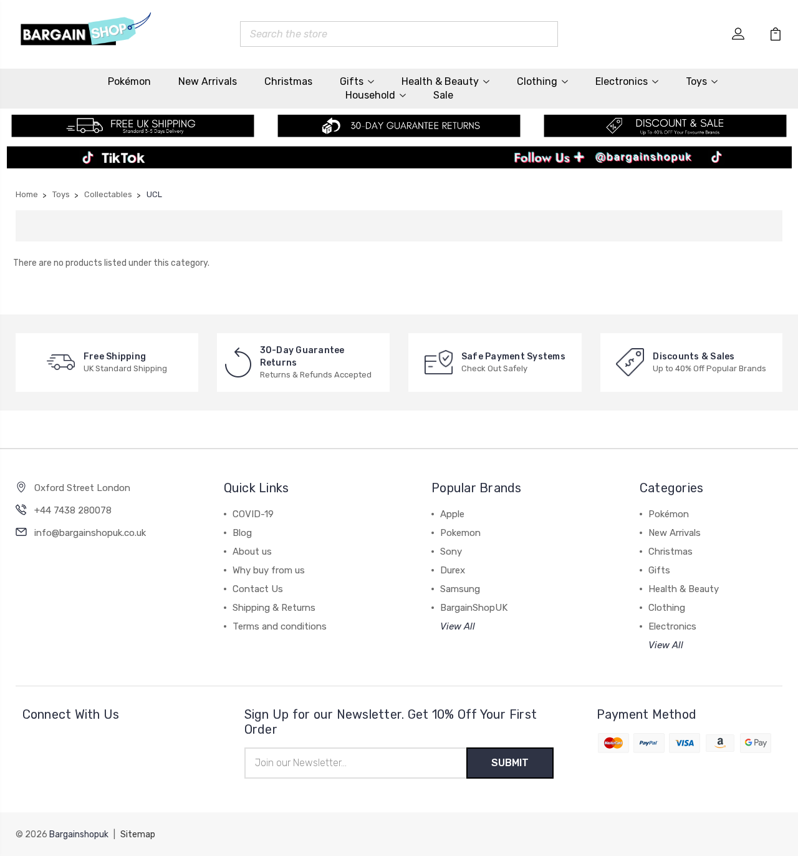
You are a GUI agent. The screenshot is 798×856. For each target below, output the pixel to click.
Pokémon (129, 81)
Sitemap (137, 834)
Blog (242, 532)
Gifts (351, 81)
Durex (452, 570)
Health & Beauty (440, 81)
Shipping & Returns (274, 607)
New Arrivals (207, 81)
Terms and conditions (280, 626)
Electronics (621, 81)
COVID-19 (253, 514)
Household (370, 95)
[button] (399, 161)
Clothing (537, 81)
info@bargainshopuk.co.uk (90, 532)
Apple (452, 514)
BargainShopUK (473, 607)
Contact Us (258, 589)
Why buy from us (269, 570)
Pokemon (460, 532)
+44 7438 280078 (73, 510)
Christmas (288, 81)
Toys (696, 81)
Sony (451, 551)
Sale (443, 95)
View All (457, 626)
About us (252, 551)
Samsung (460, 589)
